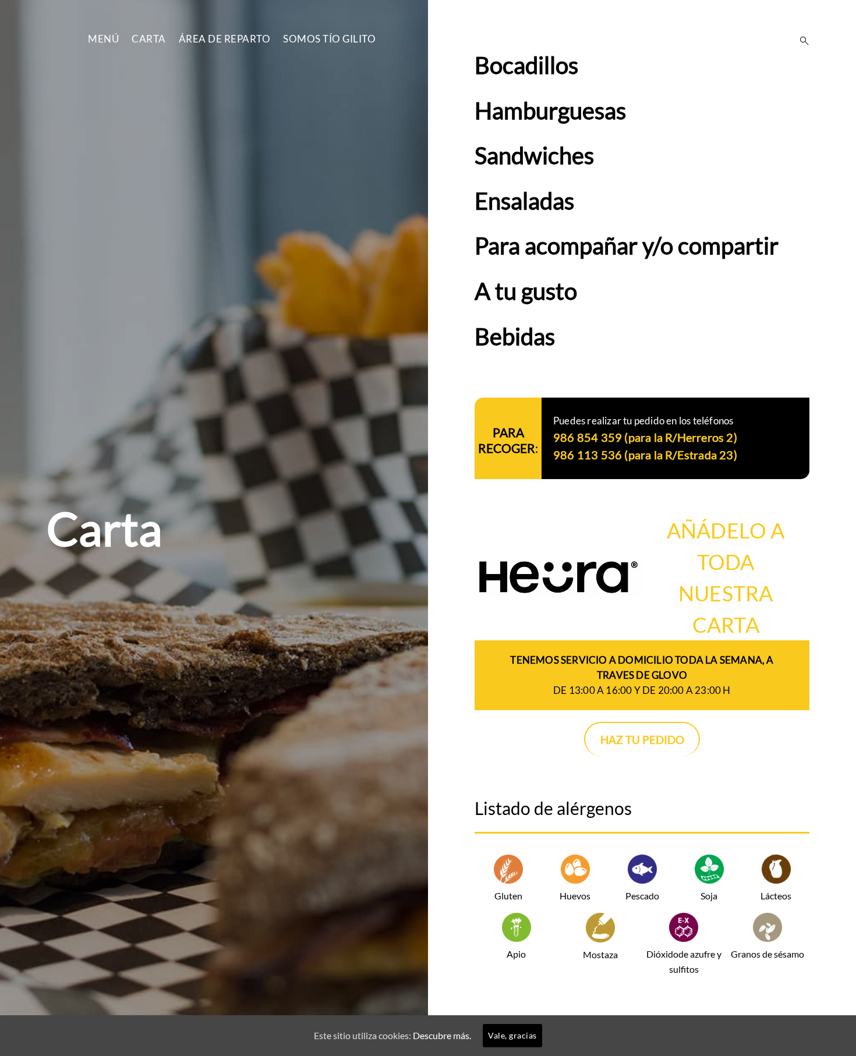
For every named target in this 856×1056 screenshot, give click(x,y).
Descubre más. (442, 1035)
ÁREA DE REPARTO (225, 39)
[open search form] (800, 40)
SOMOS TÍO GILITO (329, 39)
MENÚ (103, 39)
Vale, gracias (512, 1035)
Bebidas (515, 336)
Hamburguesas (550, 111)
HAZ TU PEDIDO (642, 739)
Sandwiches (534, 155)
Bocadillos (526, 65)
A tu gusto (526, 291)
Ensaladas (524, 201)
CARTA (149, 39)
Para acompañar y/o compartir (627, 246)
